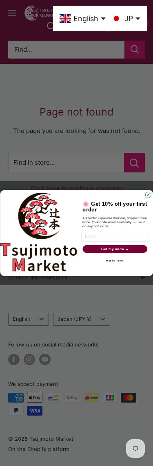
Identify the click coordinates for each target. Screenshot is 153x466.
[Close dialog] (148, 195)
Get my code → (115, 248)
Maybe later (115, 260)
